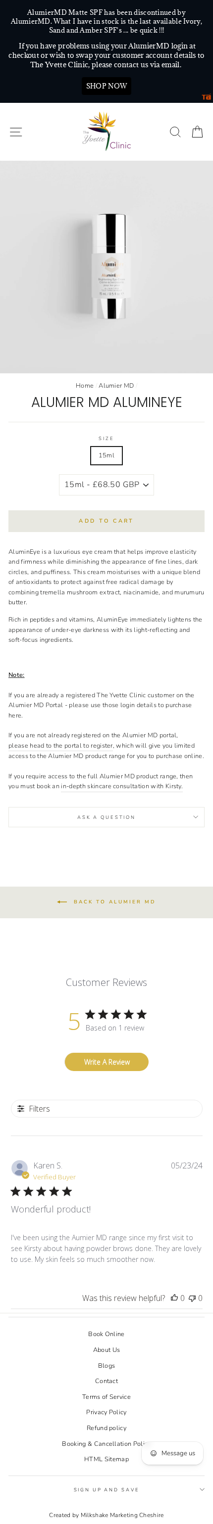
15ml (106, 455)
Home (85, 385)
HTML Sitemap (106, 1459)
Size (106, 438)
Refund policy (106, 1428)
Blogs (106, 1365)
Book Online (106, 1334)
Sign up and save (107, 1489)
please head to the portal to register (60, 745)
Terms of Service (106, 1396)
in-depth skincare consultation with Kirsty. (122, 786)
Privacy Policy (106, 1412)
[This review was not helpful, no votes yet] (192, 1298)
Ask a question (106, 817)
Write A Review (107, 1062)
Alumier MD (116, 385)
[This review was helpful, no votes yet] (174, 1298)
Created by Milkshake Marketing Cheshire (106, 1515)
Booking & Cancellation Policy (106, 1443)
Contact (106, 1381)
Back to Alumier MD (113, 901)
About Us (106, 1349)
